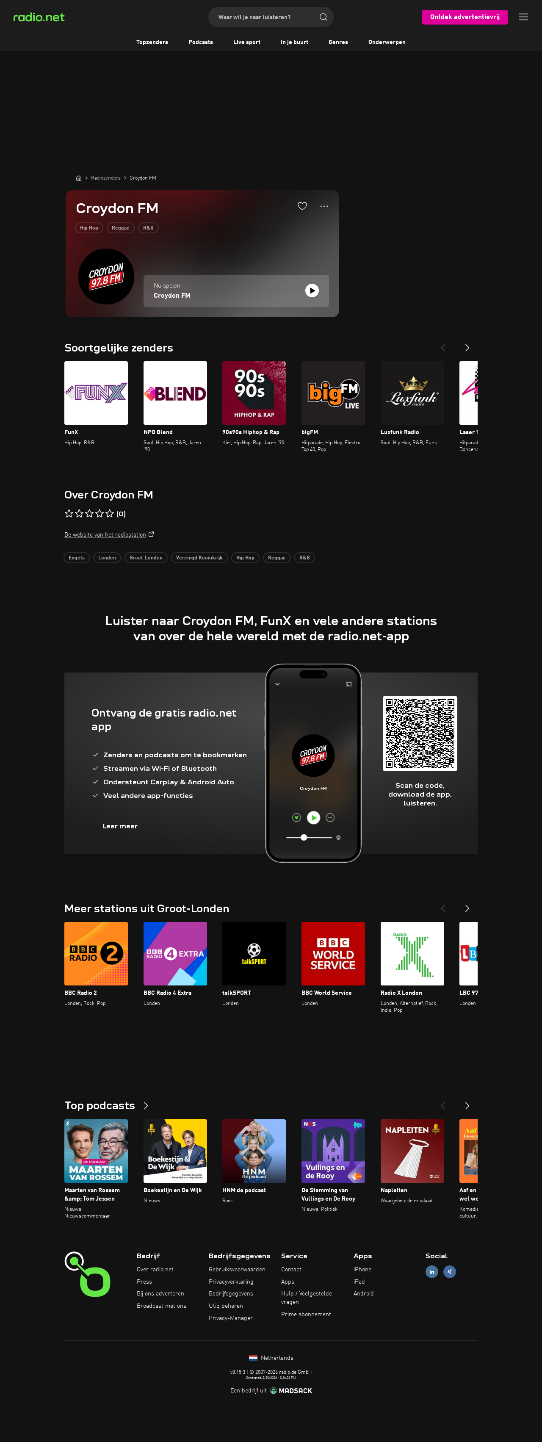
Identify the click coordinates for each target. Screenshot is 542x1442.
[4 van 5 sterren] (99, 514)
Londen (107, 558)
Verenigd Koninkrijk (199, 558)
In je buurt (294, 42)
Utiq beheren (226, 1306)
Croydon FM (172, 296)
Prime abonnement (306, 1314)
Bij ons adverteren (160, 1294)
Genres (338, 42)
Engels (77, 558)
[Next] (467, 344)
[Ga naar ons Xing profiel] (449, 1271)
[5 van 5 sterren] (110, 514)
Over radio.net (155, 1270)
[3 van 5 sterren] (89, 514)
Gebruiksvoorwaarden (237, 1270)
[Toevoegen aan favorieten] (302, 206)
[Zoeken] (323, 17)
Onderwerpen (387, 42)
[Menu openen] (523, 17)
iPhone (362, 1270)
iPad (359, 1282)
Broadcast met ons (161, 1306)
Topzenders (152, 42)
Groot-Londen (146, 558)
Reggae (121, 228)
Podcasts (200, 42)
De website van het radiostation (105, 535)
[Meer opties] (324, 206)
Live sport (246, 42)
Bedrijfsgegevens (231, 1294)
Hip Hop (89, 228)
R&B (148, 228)
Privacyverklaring (231, 1282)
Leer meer (120, 826)
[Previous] (443, 344)
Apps (287, 1282)
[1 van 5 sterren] (69, 514)
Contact (291, 1270)
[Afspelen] (312, 290)
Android (364, 1294)
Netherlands (276, 1358)
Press (144, 1282)
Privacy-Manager (231, 1318)
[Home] (78, 177)
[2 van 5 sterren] (79, 514)
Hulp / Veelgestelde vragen (306, 1298)
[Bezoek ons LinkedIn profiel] (432, 1271)
